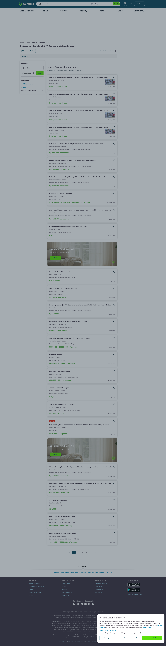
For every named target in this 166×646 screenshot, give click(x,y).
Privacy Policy (147, 627)
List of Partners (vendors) (108, 630)
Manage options (110, 638)
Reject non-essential (131, 638)
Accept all (152, 638)
